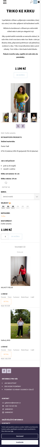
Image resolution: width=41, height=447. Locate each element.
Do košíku (20, 75)
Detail (6, 301)
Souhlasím (19, 442)
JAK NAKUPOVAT (10, 383)
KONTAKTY (6, 423)
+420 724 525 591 (11, 406)
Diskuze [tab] (20, 252)
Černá (9, 297)
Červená (3, 297)
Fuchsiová (16, 297)
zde (12, 431)
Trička (3, 216)
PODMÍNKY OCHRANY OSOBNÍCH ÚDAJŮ (19, 389)
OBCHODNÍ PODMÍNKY (12, 386)
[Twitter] (18, 126)
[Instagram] (9, 371)
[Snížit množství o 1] (7, 238)
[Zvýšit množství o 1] (7, 235)
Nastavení (19, 436)
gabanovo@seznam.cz (13, 403)
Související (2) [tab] (20, 247)
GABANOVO (9, 409)
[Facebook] (23, 126)
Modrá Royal (24, 297)
